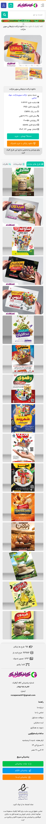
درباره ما (40, 707)
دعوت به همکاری (36, 727)
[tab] (35, 164)
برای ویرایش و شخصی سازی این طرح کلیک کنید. (23, 151)
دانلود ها (29, 26)
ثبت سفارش (38, 722)
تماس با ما (39, 712)
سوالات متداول (37, 717)
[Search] (4, 14)
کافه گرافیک (38, 26)
